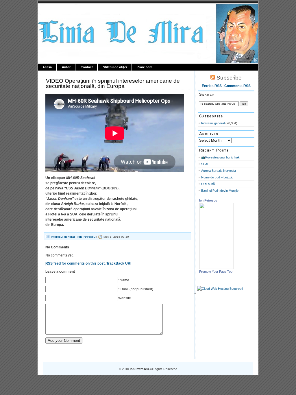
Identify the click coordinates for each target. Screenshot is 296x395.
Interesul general (63, 236)
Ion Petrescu (63, 11)
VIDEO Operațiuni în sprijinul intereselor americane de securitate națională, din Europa (113, 83)
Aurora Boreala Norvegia (218, 170)
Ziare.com (144, 67)
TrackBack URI (118, 263)
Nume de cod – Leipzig (217, 177)
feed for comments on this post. (75, 263)
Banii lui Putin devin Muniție (219, 190)
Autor (66, 67)
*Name (123, 280)
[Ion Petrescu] (216, 268)
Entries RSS (212, 86)
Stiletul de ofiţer (115, 67)
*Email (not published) (135, 289)
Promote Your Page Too (215, 271)
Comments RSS (237, 86)
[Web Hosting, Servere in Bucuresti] (220, 288)
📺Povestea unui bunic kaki (220, 157)
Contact (87, 67)
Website (124, 298)
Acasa (47, 67)
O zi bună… (209, 184)
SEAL (205, 164)
